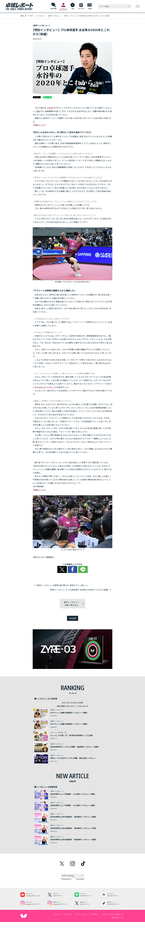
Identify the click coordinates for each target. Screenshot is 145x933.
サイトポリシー (68, 914)
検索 (129, 6)
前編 (38, 111)
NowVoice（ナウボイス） (47, 387)
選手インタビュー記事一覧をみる (71, 603)
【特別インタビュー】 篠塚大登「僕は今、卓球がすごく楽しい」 (62, 585)
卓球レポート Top (26, 16)
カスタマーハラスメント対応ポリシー (112, 914)
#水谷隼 (72, 618)
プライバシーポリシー (81, 914)
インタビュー (40, 16)
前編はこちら (39, 124)
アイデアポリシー (95, 914)
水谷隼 (50, 107)
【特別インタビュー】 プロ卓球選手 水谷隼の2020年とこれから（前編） (79, 589)
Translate (80, 878)
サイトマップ (58, 914)
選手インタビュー (54, 16)
